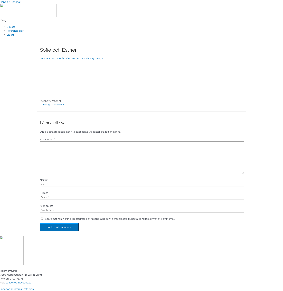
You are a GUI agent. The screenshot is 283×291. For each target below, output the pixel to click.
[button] (141, 20)
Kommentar (47, 139)
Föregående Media (52, 104)
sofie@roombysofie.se (18, 282)
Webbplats (46, 205)
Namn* (44, 180)
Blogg (10, 34)
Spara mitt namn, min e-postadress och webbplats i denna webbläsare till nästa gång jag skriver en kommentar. (110, 218)
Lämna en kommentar (52, 58)
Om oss (11, 26)
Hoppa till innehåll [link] (10, 1)
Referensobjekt (15, 30)
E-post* (44, 192)
